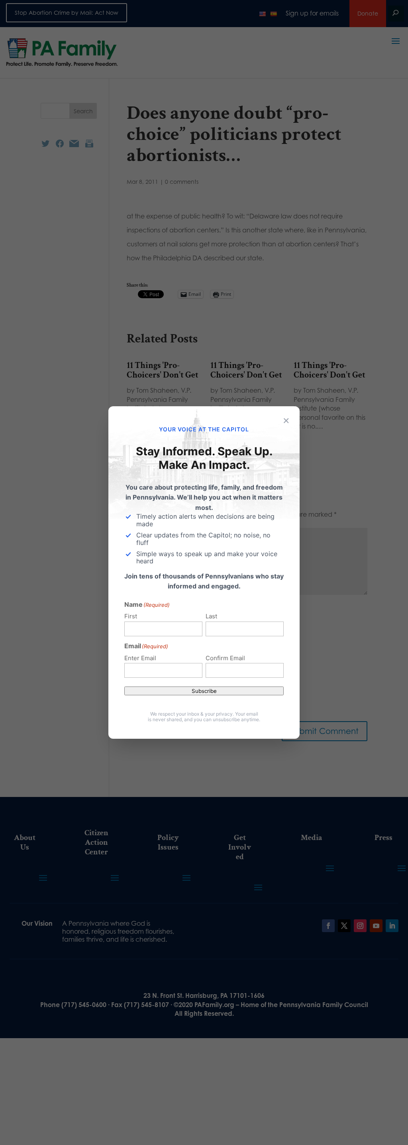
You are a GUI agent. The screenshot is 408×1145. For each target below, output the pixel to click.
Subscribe (204, 691)
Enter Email (140, 658)
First (130, 616)
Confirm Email (225, 658)
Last (211, 616)
